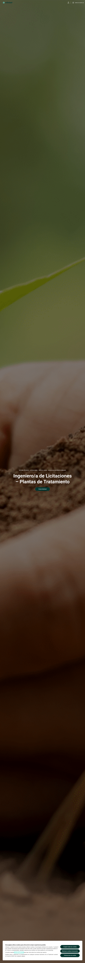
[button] (68, 3)
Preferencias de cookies (70, 955)
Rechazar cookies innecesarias (70, 951)
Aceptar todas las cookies (70, 946)
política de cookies (19, 952)
